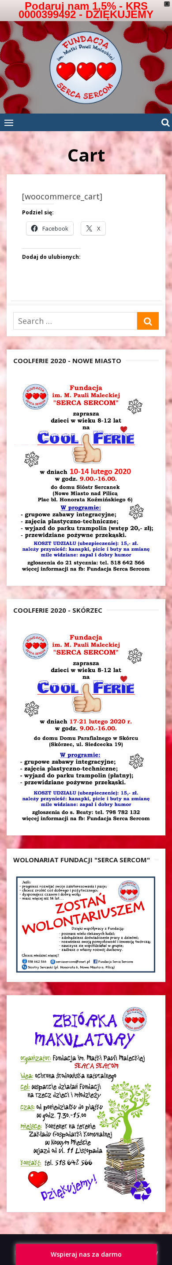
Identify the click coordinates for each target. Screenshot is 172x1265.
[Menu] (9, 122)
